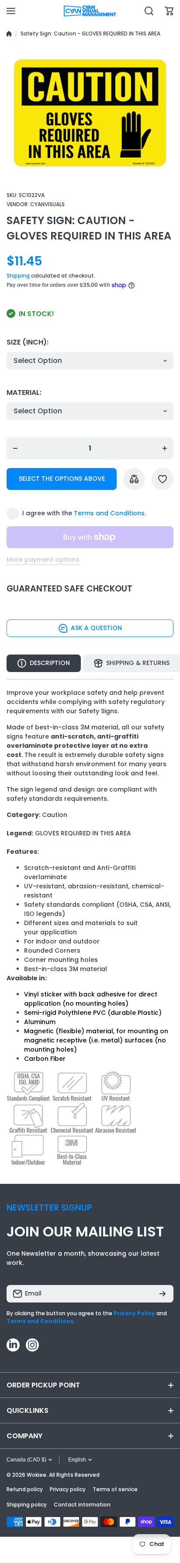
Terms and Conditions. (110, 513)
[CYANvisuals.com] (90, 11)
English (77, 1460)
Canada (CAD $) (26, 1460)
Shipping (18, 275)
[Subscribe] (162, 1293)
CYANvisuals (47, 204)
